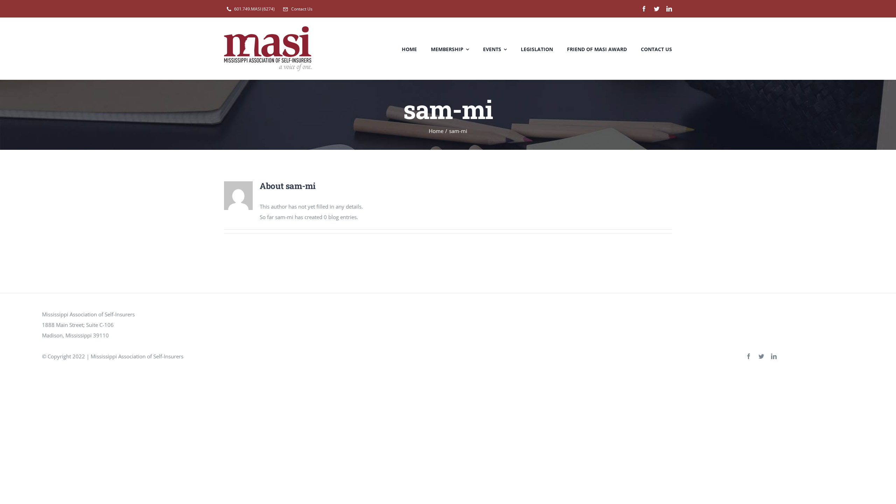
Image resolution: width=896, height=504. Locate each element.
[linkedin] (669, 9)
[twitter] (656, 9)
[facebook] (644, 9)
